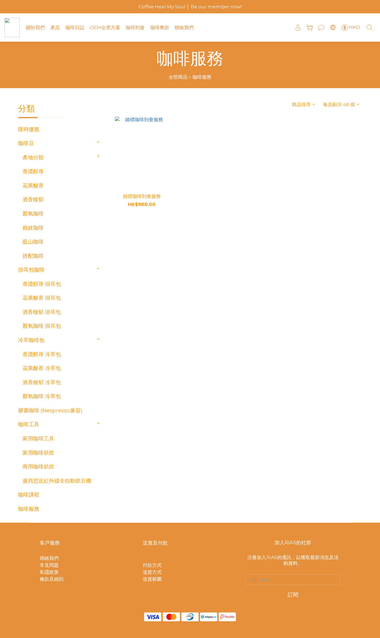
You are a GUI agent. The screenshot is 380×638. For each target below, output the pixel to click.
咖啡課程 (28, 494)
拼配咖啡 (33, 255)
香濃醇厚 (33, 171)
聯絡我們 (49, 558)
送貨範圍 (152, 579)
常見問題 (49, 565)
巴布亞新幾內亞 (123, 246)
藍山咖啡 (33, 241)
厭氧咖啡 (33, 213)
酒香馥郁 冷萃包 (42, 382)
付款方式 (152, 565)
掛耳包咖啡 (31, 269)
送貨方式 (152, 572)
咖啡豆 (26, 143)
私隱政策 (49, 572)
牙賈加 (113, 232)
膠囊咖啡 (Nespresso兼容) (50, 410)
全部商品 (178, 77)
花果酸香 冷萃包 (42, 368)
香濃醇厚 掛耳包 (42, 283)
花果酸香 (33, 185)
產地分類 (33, 157)
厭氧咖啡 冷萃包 (42, 396)
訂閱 (293, 594)
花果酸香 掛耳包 (42, 297)
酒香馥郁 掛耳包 (42, 312)
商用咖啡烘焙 (38, 466)
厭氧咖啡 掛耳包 (42, 325)
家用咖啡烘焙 (38, 452)
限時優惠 (28, 129)
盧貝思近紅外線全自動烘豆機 (57, 480)
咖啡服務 (202, 77)
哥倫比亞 (115, 218)
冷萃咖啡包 (31, 340)
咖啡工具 (28, 424)
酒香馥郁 (33, 199)
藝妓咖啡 (33, 227)
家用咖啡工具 (38, 438)
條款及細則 (51, 579)
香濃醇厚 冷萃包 (42, 354)
